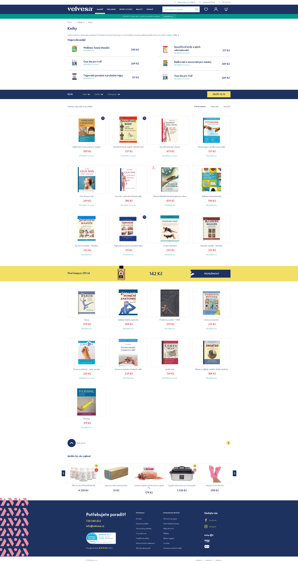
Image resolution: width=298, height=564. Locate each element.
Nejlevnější (215, 106)
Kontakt (139, 519)
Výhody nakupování (143, 548)
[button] (234, 473)
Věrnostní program (170, 519)
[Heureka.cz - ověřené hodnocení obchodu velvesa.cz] (101, 543)
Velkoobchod (168, 528)
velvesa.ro (218, 560)
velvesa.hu (208, 560)
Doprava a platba (142, 524)
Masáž (80, 22)
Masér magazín (168, 538)
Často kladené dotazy (171, 524)
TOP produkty (200, 106)
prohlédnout (211, 273)
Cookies (166, 543)
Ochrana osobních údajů (172, 548)
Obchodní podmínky (143, 528)
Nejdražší (227, 106)
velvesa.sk (199, 560)
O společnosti (141, 533)
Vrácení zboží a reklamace (145, 543)
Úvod (70, 22)
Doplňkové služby (142, 538)
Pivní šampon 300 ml (79, 273)
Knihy (90, 22)
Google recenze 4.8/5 (99, 548)
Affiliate (166, 533)
